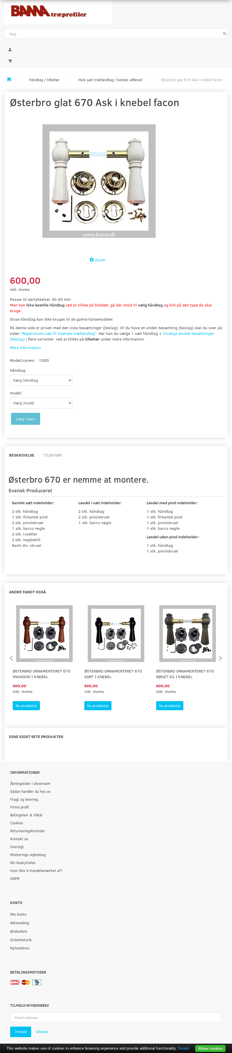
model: (16, 393)
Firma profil (19, 806)
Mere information (25, 347)
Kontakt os (19, 838)
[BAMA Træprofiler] (58, 10)
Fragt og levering (24, 799)
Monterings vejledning (28, 854)
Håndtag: (18, 370)
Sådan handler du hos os (30, 791)
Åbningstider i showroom (30, 783)
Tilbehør (52, 455)
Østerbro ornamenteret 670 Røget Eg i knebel (185, 673)
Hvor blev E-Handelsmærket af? (36, 870)
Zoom (100, 259)
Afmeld (42, 1031)
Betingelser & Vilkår (26, 814)
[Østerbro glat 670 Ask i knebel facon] (99, 181)
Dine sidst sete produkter (36, 736)
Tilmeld (21, 1031)
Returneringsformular (27, 830)
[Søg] (224, 33)
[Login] (116, 48)
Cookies (16, 822)
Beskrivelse (21, 455)
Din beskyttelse (22, 862)
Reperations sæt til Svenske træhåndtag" (59, 333)
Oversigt (17, 846)
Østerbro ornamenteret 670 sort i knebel (113, 673)
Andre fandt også (27, 591)
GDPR (15, 878)
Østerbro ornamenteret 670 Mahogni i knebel (41, 673)
